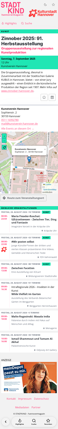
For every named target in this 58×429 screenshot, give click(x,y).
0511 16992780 (10, 120)
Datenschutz (41, 398)
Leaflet (48, 184)
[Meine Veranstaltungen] (53, 4)
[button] (29, 159)
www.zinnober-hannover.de (17, 91)
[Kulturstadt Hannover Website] (43, 13)
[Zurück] (5, 421)
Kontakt (11, 398)
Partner (36, 407)
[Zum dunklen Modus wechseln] (45, 4)
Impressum (25, 398)
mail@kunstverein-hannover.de (19, 123)
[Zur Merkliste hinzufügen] (44, 97)
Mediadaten (22, 407)
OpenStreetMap (49, 189)
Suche (28, 23)
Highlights (11, 23)
